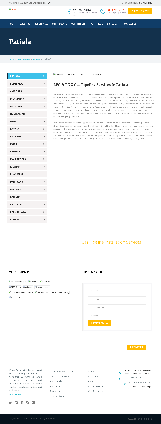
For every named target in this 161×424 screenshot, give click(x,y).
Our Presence (78, 23)
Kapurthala (18, 211)
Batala (14, 128)
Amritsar (16, 91)
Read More (15, 394)
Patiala (15, 76)
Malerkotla (18, 159)
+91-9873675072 (115, 9)
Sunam (14, 219)
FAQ (91, 23)
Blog (100, 23)
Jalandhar (17, 98)
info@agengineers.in (117, 12)
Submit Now (97, 323)
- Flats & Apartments (61, 376)
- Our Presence (95, 386)
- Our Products (95, 391)
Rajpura (15, 196)
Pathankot (17, 136)
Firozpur (16, 204)
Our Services (41, 23)
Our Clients (113, 23)
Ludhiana (16, 83)
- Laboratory (57, 396)
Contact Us (130, 23)
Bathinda (16, 106)
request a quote (140, 11)
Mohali (14, 121)
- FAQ (90, 381)
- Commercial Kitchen (62, 371)
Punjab (36, 59)
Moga (13, 144)
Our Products (59, 23)
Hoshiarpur (17, 113)
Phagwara (16, 174)
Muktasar (16, 181)
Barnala (15, 189)
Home (12, 24)
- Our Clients (94, 376)
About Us (25, 23)
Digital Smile (145, 418)
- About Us (93, 371)
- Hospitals (56, 381)
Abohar (15, 151)
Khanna (15, 166)
